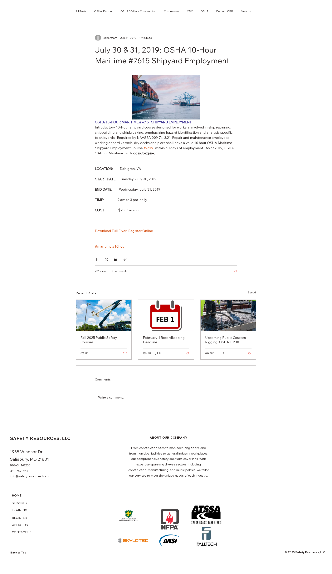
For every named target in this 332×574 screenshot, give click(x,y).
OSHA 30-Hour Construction (138, 11)
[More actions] (234, 37)
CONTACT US (22, 532)
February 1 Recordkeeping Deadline (164, 339)
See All (252, 292)
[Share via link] (125, 259)
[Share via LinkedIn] (115, 259)
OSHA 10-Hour (103, 11)
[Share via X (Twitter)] (106, 259)
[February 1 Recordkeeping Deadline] (166, 315)
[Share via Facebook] (97, 259)
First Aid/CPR (224, 11)
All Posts (81, 11)
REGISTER (19, 518)
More (244, 11)
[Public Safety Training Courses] (103, 315)
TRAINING (19, 510)
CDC (190, 11)
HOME (17, 495)
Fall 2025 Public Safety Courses (99, 339)
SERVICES (19, 503)
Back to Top (18, 552)
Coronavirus (171, 11)
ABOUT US (20, 525)
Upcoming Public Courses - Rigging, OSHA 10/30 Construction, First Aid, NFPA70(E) (226, 339)
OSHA (204, 11)
